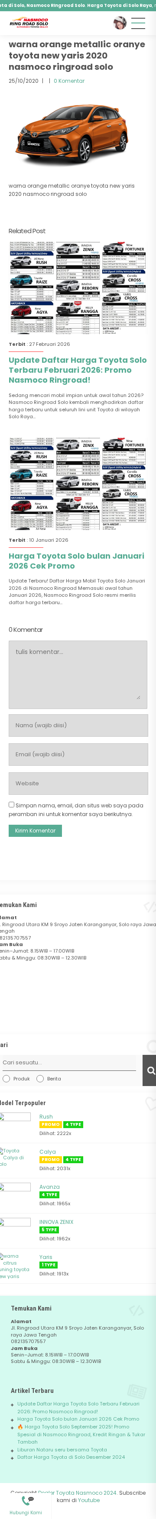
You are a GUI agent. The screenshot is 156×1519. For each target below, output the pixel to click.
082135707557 (26, 1497)
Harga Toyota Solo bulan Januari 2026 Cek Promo (76, 560)
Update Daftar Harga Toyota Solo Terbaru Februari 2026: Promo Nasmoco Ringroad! (78, 370)
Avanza (49, 1186)
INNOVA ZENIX (56, 1222)
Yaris (45, 1257)
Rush (46, 1116)
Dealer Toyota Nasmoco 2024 (77, 1492)
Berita (54, 1078)
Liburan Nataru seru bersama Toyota (62, 1449)
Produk (21, 1078)
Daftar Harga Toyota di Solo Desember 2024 (71, 1457)
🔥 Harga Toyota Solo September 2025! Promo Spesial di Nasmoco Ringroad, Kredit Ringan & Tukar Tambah (81, 1434)
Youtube (89, 1500)
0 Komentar (69, 81)
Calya (47, 1151)
